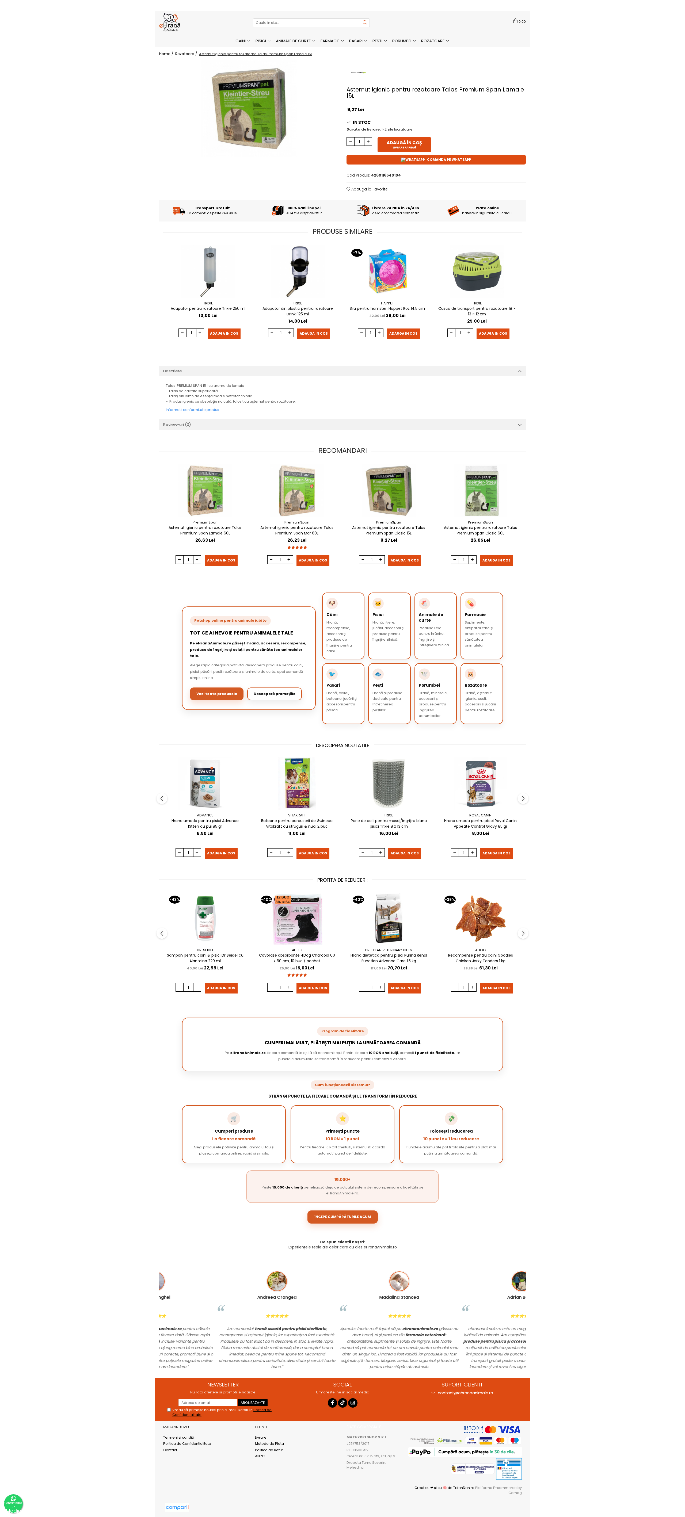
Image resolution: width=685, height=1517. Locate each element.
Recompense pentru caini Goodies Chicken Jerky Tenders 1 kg (480, 958)
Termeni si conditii (179, 1437)
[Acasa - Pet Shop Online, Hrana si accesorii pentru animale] (186, 22)
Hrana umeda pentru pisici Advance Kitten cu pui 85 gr (205, 823)
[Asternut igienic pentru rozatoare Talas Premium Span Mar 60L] (297, 490)
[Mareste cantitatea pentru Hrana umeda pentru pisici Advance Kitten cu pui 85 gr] (197, 852)
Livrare (261, 1437)
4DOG (297, 950)
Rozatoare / (186, 53)
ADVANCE (205, 815)
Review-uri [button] (177, 424)
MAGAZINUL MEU (177, 1427)
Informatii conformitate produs (192, 409)
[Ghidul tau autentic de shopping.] (177, 1507)
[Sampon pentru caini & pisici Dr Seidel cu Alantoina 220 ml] (205, 918)
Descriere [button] (172, 371)
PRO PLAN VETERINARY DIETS (388, 950)
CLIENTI (261, 1427)
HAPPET (387, 303)
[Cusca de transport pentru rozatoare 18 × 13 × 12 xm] (477, 271)
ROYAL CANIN (480, 815)
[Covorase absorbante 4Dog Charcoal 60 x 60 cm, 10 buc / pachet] (297, 918)
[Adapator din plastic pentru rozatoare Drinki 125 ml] (298, 271)
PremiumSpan (205, 522)
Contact (170, 1450)
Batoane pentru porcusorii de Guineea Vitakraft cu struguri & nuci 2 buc (297, 823)
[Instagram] (352, 1403)
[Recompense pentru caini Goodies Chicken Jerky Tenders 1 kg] (480, 918)
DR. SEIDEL (205, 950)
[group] (248, 108)
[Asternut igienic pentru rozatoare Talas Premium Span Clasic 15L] (389, 490)
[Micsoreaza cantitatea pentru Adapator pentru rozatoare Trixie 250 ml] (182, 332)
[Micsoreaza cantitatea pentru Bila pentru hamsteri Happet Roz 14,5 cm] (362, 332)
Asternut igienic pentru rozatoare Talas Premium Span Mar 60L (296, 530)
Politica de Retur (269, 1450)
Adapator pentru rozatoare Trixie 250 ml (208, 308)
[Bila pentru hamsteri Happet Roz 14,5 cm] (387, 271)
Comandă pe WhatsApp (449, 159)
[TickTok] (342, 1403)
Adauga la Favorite (369, 189)
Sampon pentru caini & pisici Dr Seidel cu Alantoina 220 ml (205, 958)
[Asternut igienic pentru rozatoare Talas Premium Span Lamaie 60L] (205, 490)
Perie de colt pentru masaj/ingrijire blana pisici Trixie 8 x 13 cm (389, 823)
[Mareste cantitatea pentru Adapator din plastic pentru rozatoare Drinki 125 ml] (290, 332)
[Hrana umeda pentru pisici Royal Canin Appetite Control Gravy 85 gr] (480, 783)
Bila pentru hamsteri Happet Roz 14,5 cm (387, 308)
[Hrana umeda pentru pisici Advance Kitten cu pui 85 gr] (205, 783)
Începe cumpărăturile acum (342, 1216)
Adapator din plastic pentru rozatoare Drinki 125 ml (297, 311)
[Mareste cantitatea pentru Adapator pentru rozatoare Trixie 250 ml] (200, 332)
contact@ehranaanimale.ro (465, 1393)
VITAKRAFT (297, 815)
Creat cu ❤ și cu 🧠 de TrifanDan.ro (444, 1487)
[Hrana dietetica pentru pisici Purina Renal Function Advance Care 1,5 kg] (389, 918)
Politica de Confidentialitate (187, 1443)
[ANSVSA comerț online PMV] (509, 1468)
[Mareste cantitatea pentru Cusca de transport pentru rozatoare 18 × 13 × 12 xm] (469, 332)
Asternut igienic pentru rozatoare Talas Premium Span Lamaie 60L (205, 530)
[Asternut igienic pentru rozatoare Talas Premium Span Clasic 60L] (480, 490)
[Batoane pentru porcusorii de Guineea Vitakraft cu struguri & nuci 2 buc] (297, 783)
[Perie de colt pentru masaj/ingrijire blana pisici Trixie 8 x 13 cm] (389, 783)
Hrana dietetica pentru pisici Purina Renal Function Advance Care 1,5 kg (389, 958)
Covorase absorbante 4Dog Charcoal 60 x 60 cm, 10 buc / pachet (297, 958)
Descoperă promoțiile (274, 693)
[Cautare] (365, 22)
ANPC (260, 1456)
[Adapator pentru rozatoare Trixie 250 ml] (208, 271)
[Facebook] (332, 1403)
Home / (166, 53)
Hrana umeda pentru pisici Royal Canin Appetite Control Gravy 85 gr (480, 823)
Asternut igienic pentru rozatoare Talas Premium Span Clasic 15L (388, 530)
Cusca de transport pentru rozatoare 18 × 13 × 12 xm (477, 311)
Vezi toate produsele (216, 693)
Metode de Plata (269, 1443)
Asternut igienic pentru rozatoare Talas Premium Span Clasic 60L (480, 530)
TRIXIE (208, 303)
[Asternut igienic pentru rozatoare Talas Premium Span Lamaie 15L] (248, 108)
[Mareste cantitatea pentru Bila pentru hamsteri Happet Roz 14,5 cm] (379, 332)
